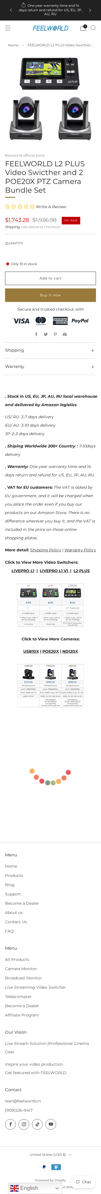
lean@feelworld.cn (23, 1101)
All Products (17, 959)
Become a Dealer (22, 903)
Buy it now (50, 295)
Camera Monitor (21, 968)
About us (14, 912)
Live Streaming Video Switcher (35, 987)
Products (14, 875)
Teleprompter (18, 996)
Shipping (12, 227)
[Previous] (11, 10)
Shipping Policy (45, 550)
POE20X (50, 651)
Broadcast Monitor (23, 978)
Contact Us (16, 922)
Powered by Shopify (50, 1180)
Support (13, 894)
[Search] (93, 28)
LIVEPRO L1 (23, 570)
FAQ (9, 931)
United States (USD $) (48, 1154)
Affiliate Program (22, 1015)
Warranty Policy (80, 550)
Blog (10, 885)
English (28, 1188)
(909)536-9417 (19, 1110)
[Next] (90, 10)
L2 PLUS (82, 570)
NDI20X (70, 651)
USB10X (31, 651)
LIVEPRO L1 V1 (55, 570)
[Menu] (8, 28)
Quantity (14, 243)
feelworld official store (25, 155)
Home (13, 45)
